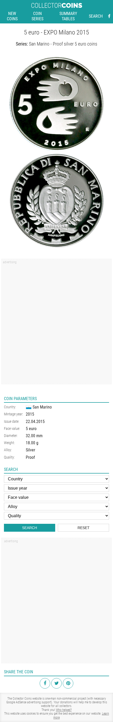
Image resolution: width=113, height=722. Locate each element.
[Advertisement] (56, 323)
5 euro (31, 428)
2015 (30, 414)
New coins (12, 16)
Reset (84, 528)
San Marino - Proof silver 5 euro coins (63, 44)
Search (96, 16)
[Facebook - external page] (109, 16)
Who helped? (64, 710)
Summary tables (68, 16)
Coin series (37, 16)
